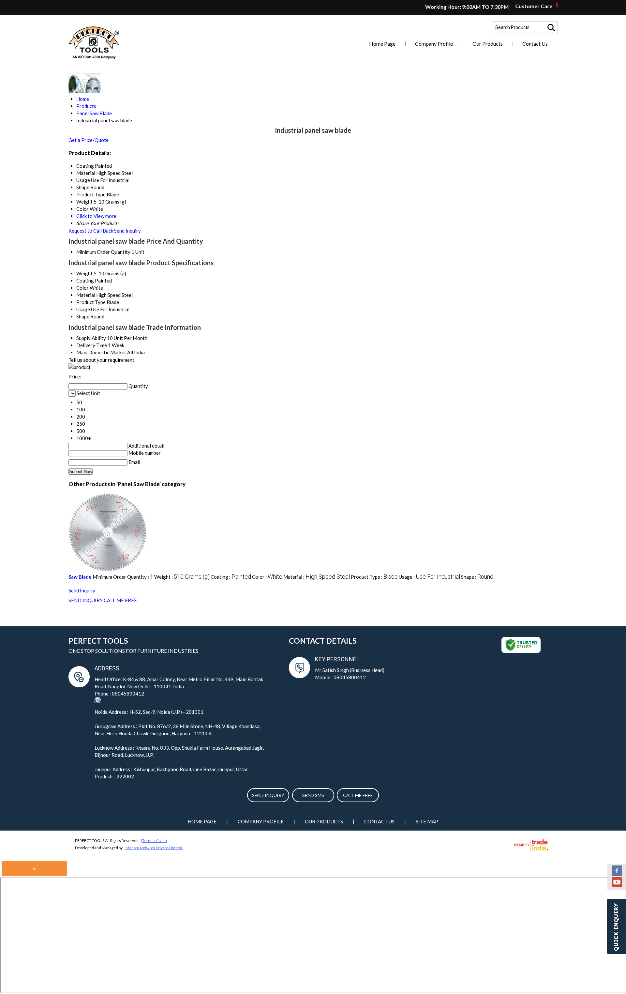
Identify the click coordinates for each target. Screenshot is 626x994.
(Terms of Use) (154, 840)
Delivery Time (91, 345)
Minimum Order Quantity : (123, 577)
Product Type (91, 302)
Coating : (231, 577)
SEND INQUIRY (85, 600)
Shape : (477, 577)
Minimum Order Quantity (103, 252)
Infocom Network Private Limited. (154, 847)
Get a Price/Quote (88, 140)
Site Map (427, 821)
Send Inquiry (127, 231)
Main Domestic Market (101, 352)
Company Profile (434, 43)
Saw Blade (80, 577)
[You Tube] (617, 885)
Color (82, 288)
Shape (82, 316)
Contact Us (535, 43)
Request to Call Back (90, 231)
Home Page (382, 43)
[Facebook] (617, 874)
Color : (267, 577)
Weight (84, 273)
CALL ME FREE (120, 600)
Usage (83, 309)
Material (85, 295)
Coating (85, 280)
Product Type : (374, 577)
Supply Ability (91, 338)
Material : (316, 577)
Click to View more (96, 216)
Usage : (429, 577)
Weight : (182, 577)
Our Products (487, 43)
